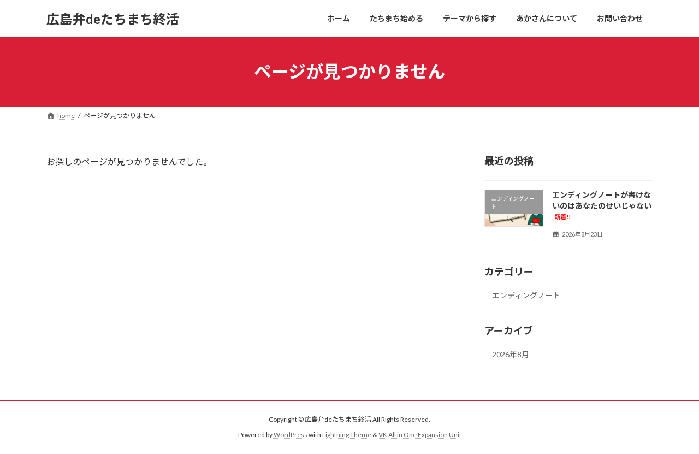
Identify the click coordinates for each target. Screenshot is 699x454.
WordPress (290, 435)
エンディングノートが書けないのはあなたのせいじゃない (601, 205)
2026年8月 (510, 354)
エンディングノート (526, 295)
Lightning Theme (346, 435)
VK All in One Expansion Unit (419, 435)
